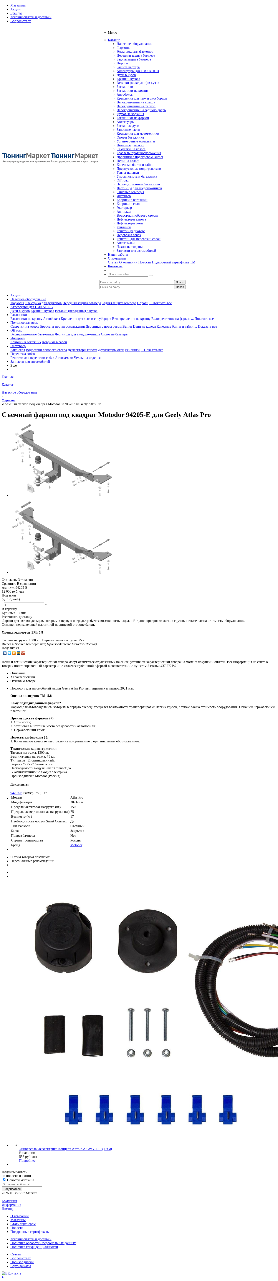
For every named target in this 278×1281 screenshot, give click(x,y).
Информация (11, 1205)
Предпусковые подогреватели (139, 168)
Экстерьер (124, 207)
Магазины (18, 1220)
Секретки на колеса (131, 149)
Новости (144, 262)
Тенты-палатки (128, 172)
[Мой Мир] (18, 653)
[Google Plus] (23, 653)
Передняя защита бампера (136, 55)
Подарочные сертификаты (30, 1232)
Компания (9, 1201)
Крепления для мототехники (138, 133)
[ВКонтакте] (5, 653)
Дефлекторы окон (130, 223)
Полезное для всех (130, 145)
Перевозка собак (129, 235)
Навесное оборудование (134, 44)
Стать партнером (23, 1224)
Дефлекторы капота (131, 219)
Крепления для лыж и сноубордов (142, 98)
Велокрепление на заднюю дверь (141, 110)
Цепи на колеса (128, 161)
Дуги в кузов (126, 75)
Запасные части (128, 129)
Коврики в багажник (132, 200)
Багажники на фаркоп (133, 118)
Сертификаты (20, 1266)
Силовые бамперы (130, 192)
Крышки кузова (128, 79)
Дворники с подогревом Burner (140, 157)
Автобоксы (125, 94)
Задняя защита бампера (134, 59)
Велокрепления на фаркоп (136, 106)
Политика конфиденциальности (34, 1247)
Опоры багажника (130, 137)
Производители (22, 1262)
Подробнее (27, 1160)
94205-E (16, 793)
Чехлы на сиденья (130, 246)
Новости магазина (20, 1180)
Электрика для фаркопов (135, 51)
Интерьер (124, 196)
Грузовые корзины (130, 114)
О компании (128, 262)
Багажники (125, 86)
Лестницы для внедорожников (139, 188)
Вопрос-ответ (20, 1258)
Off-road (123, 180)
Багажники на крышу (133, 90)
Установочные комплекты (136, 141)
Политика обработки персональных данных (43, 1243)
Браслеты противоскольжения (139, 153)
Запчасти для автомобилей (136, 250)
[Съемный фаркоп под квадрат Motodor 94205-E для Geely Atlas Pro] (61, 495)
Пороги (122, 63)
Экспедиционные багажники (138, 184)
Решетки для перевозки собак (139, 239)
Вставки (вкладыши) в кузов (138, 83)
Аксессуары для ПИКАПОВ (138, 71)
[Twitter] (9, 653)
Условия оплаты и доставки (30, 1239)
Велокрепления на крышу (136, 102)
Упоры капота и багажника (137, 176)
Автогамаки (126, 243)
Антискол (124, 211)
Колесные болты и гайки (135, 165)
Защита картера (128, 67)
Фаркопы (123, 47)
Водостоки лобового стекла (137, 215)
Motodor (76, 845)
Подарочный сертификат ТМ (173, 262)
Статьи (113, 262)
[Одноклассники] (14, 653)
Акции (15, 295)
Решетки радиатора (131, 231)
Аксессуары (125, 122)
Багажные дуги (128, 125)
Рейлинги (124, 227)
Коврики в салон (129, 204)
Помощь (8, 1209)
